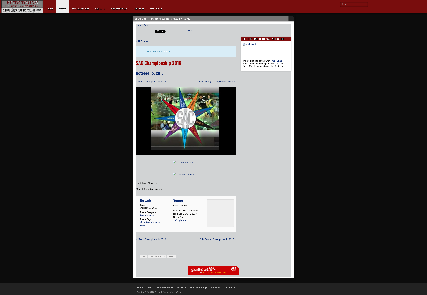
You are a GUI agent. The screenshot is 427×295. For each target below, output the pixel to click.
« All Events (142, 41)
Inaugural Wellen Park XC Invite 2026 (170, 18)
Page (146, 25)
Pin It (189, 30)
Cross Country (147, 215)
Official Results (80, 8)
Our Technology (119, 8)
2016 (142, 222)
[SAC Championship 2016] (186, 154)
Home (50, 8)
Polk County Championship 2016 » (217, 81)
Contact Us (156, 8)
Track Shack (277, 61)
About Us (139, 8)
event (142, 225)
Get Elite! (100, 8)
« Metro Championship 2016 (151, 81)
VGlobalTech (176, 292)
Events (62, 8)
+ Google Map (180, 220)
